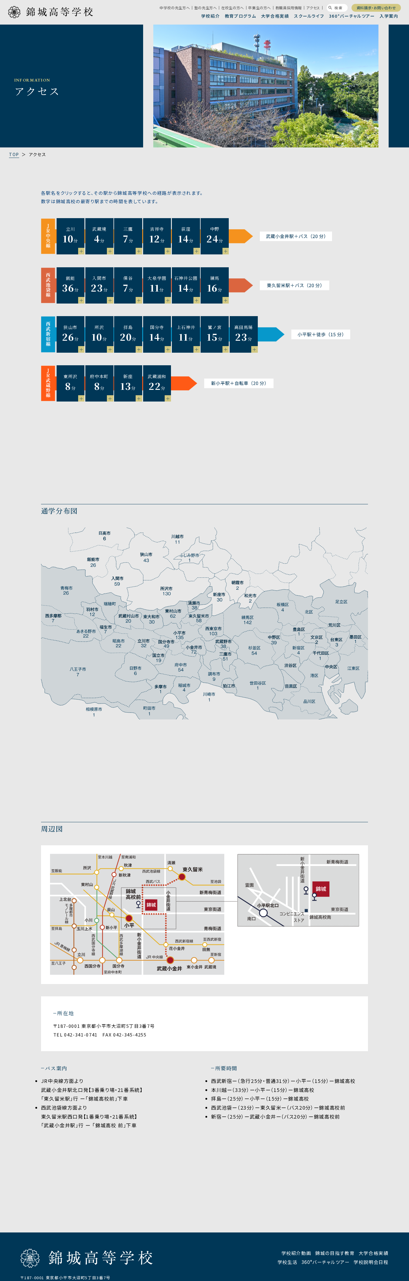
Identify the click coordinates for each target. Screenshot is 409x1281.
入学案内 (389, 16)
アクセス (313, 8)
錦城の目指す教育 (335, 1253)
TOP (14, 154)
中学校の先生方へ (175, 8)
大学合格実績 (275, 16)
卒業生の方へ (259, 8)
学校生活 (288, 1262)
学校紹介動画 (296, 1253)
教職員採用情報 (288, 8)
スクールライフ (309, 16)
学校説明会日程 (371, 1262)
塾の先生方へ (205, 8)
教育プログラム (240, 16)
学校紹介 (210, 16)
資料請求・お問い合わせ (376, 7)
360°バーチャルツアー (352, 16)
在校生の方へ (232, 8)
